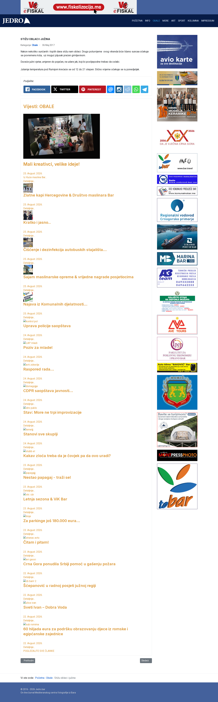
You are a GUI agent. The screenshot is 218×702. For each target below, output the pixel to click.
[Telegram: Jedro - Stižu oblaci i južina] (144, 89)
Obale (35, 45)
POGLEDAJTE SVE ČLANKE (38, 650)
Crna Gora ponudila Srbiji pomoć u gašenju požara (69, 564)
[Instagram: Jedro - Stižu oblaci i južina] (119, 89)
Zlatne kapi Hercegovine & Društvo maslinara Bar (68, 195)
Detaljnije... (29, 181)
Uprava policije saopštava (47, 326)
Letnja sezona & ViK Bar (45, 499)
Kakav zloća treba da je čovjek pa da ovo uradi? (67, 455)
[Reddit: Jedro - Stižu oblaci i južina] (127, 89)
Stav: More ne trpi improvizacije (52, 412)
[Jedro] (16, 21)
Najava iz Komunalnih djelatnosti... (55, 304)
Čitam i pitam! (36, 542)
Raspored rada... (38, 369)
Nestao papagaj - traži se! (47, 477)
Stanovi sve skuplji (40, 434)
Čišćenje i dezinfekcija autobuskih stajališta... (65, 249)
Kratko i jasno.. (37, 222)
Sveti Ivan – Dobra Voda (45, 607)
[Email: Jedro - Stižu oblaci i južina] (110, 89)
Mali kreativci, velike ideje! (51, 164)
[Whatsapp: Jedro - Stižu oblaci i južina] (136, 89)
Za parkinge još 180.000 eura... (51, 520)
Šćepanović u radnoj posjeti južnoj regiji (59, 585)
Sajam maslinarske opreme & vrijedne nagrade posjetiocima (78, 277)
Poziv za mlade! (38, 347)
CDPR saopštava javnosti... (48, 390)
